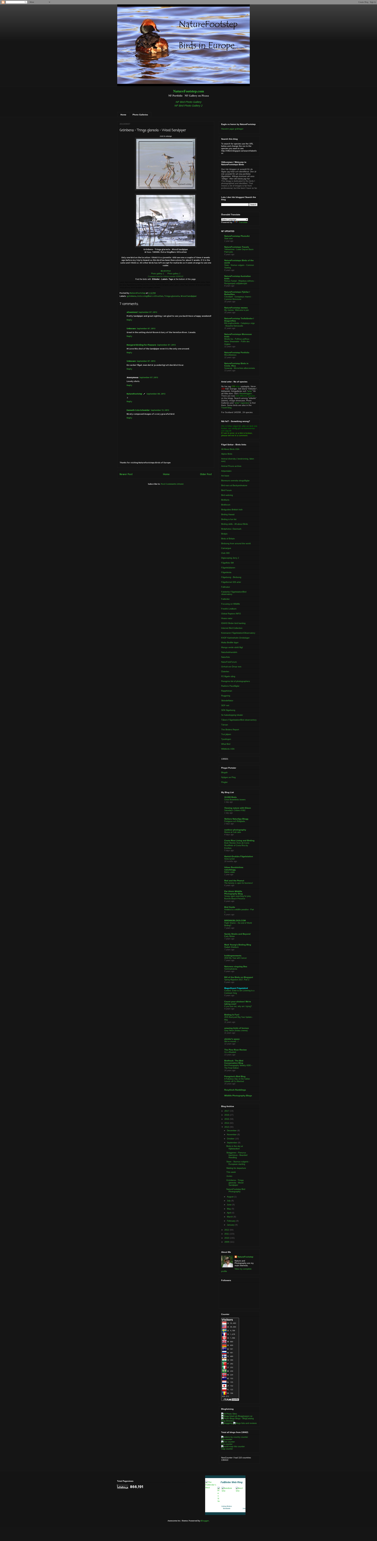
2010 (227, 1238)
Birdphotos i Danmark (231, 529)
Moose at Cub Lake (232, 832)
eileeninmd (132, 312)
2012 (227, 1230)
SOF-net (225, 705)
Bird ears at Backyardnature (234, 485)
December (232, 1130)
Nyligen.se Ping (228, 777)
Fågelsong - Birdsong (231, 577)
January (231, 1225)
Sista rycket (229, 859)
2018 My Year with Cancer (235, 958)
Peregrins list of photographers (235, 681)
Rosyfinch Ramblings (235, 1090)
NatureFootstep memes (236, 307)
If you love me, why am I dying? (238, 1006)
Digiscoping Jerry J (230, 558)
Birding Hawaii (227, 514)
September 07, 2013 (147, 312)
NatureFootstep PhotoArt (237, 236)
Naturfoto (225, 657)
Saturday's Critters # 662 (234, 810)
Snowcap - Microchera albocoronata (239, 368)
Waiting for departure (236, 1168)
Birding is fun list (228, 519)
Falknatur (225, 587)
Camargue (226, 548)
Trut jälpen (226, 734)
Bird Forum (226, 490)
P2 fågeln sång (228, 676)
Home (123, 114)
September (232, 1142)
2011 (226, 1234)
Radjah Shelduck (231, 947)
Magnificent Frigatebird (236, 988)
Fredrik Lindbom (229, 609)
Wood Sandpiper (189, 296)
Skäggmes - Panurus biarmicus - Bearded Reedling (236, 1155)
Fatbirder (225, 599)
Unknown (131, 328)
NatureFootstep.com (188, 91)
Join (244, 1508)
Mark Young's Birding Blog (237, 944)
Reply (129, 320)
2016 (227, 1115)
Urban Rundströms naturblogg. (233, 868)
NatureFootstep (134, 394)
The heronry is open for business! (238, 883)
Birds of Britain (228, 538)
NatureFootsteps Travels (236, 247)
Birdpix (224, 534)
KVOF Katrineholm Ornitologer (235, 638)
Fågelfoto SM (227, 563)
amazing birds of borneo (236, 1028)
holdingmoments (232, 955)
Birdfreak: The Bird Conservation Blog (233, 1061)
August (230, 1196)
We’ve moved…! (231, 1041)
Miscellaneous (230, 355)
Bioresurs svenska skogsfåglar (235, 480)
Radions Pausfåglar (230, 686)
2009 (227, 1242)
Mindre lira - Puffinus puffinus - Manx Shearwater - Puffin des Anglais (237, 341)
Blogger (205, 1520)
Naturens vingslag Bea (235, 966)
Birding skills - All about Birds (234, 524)
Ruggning (225, 695)
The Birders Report (230, 729)
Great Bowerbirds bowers (235, 799)
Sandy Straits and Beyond (237, 934)
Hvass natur (226, 618)
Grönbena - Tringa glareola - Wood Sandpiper (235, 1182)
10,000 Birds (230, 797)
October (231, 1138)
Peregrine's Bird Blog (234, 1076)
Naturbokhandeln (229, 652)
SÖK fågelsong (228, 710)
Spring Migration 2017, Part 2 (236, 980)
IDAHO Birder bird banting (233, 623)
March (230, 1217)
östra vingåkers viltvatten (150, 296)
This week (231, 1172)
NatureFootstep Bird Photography (235, 1190)
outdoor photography (235, 830)
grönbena (131, 296)
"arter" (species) (241, 403)
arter (250, 391)
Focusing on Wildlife (230, 604)
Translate (243, 222)
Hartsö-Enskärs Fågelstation (238, 856)
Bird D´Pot (166, 271)
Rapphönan (226, 691)
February (231, 1221)
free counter (227, 1444)
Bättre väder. (229, 872)
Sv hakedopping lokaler (232, 715)
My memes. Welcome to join (236, 310)
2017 (227, 1111)
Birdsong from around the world (236, 543)
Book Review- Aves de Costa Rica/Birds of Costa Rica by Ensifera (236, 845)
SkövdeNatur (227, 700)
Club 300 (225, 553)
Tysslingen (226, 739)
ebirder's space (232, 1039)
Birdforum (225, 504)
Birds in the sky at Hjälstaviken (234, 1147)
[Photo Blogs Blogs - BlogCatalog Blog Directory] (239, 1421)
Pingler (224, 782)
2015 (227, 1119)
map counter (227, 1449)
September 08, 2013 (156, 394)
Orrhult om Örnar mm (231, 666)
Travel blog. (226, 407)
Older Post (206, 474)
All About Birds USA (230, 449)
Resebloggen (245, 393)
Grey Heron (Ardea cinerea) (236, 1030)
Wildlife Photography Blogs (238, 1095)
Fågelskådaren (228, 567)
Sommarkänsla (230, 969)
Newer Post (126, 474)
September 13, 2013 (160, 410)
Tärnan (224, 724)
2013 (227, 1127)
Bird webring (227, 495)
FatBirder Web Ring (232, 1482)
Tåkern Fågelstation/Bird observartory (239, 720)
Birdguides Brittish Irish (232, 509)
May (229, 1209)
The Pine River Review (235, 1050)
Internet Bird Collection (231, 628)
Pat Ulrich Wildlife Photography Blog (233, 892)
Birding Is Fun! (231, 1014)
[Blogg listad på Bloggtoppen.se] (236, 1416)
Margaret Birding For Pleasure (141, 345)
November (232, 1134)
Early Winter (229, 936)
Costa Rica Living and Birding (239, 840)
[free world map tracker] (233, 1446)
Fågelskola (226, 572)
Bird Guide (229, 907)
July (229, 1200)
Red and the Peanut (234, 880)
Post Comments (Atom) (172, 484)
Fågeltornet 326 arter (231, 582)
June (229, 1204)
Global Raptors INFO (231, 613)
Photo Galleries (140, 114)
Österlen (225, 671)
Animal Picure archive (231, 466)
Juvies (229, 1176)
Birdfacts (225, 500)
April (229, 1213)
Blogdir (224, 772)
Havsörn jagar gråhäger (232, 129)
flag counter (226, 1439)
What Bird (225, 744)
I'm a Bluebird (230, 1052)
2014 (227, 1123)
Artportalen (226, 471)
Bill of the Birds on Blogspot (238, 977)
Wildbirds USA (227, 749)
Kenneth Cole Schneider (138, 410)
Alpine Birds (226, 454)
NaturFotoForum (229, 662)
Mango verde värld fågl (232, 647)
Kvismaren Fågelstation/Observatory (238, 633)
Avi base (225, 475)
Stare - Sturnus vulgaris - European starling (238, 1162)
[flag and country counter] (234, 1437)
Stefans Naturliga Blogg (236, 819)
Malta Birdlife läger (230, 642)
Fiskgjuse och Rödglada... (235, 821)
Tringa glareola (172, 296)
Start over (228, 238)
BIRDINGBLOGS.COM (235, 920)
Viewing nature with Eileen (237, 808)
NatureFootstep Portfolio (236, 352)
